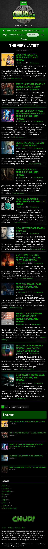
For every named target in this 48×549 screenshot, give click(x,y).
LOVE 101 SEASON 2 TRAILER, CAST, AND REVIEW (27, 57)
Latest (8, 414)
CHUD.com (24, 519)
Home (3, 528)
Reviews (17, 30)
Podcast (12, 34)
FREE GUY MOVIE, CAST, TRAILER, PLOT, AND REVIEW (29, 287)
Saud (19, 63)
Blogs (5, 34)
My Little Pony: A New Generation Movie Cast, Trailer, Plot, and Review (30, 114)
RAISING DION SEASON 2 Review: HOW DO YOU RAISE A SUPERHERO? (29, 348)
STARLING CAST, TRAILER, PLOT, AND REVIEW (30, 144)
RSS (32, 26)
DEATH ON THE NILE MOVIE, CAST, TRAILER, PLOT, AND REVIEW (28, 257)
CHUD (23, 2)
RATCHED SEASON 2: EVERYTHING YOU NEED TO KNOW (31, 201)
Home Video (27, 30)
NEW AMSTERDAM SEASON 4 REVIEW (30, 229)
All (4, 30)
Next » (25, 407)
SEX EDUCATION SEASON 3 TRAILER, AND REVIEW (30, 85)
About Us (17, 26)
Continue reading (14, 78)
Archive (26, 26)
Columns (20, 34)
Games (37, 30)
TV (43, 30)
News (9, 30)
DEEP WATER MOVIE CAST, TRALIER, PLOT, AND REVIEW (30, 377)
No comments (34, 63)
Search (17, 528)
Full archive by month (9, 508)
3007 (14, 407)
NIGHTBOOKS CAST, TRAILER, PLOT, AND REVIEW (27, 172)
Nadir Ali (20, 324)
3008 (19, 407)
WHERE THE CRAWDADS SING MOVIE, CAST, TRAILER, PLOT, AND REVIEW (29, 317)
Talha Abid (21, 121)
